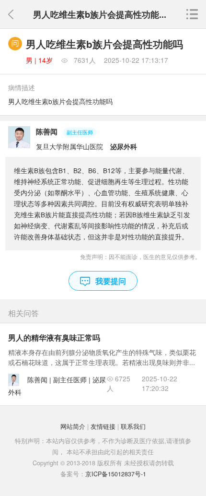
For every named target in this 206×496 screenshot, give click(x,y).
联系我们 (133, 426)
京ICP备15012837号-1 (115, 474)
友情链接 (103, 426)
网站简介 (72, 426)
